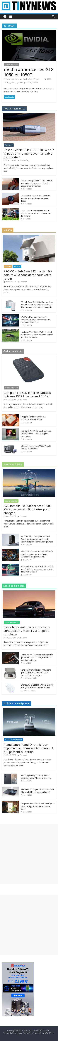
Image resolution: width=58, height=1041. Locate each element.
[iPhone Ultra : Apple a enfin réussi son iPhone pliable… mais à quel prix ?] (10, 788)
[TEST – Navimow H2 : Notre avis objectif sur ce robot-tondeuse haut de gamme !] (10, 209)
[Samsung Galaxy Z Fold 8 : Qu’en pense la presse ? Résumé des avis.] (10, 774)
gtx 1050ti (28, 82)
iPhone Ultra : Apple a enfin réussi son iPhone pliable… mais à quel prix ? (37, 790)
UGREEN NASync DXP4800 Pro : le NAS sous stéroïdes (36, 447)
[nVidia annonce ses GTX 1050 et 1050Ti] (29, 32)
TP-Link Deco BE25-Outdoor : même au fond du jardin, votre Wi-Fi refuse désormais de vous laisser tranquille (37, 305)
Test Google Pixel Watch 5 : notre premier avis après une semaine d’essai (35, 198)
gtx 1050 (20, 82)
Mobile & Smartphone (13, 740)
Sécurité (17, 266)
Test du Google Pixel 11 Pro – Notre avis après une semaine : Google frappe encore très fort (36, 183)
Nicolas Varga (25, 160)
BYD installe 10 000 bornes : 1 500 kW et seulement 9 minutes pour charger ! (28, 509)
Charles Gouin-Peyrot (31, 79)
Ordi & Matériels (11, 65)
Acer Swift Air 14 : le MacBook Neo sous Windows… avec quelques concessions (36, 433)
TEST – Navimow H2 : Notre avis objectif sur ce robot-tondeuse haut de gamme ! (36, 213)
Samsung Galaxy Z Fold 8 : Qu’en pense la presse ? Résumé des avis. (36, 776)
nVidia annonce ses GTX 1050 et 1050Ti (29, 71)
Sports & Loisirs (11, 501)
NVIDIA (35, 82)
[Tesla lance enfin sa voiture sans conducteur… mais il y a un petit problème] (29, 592)
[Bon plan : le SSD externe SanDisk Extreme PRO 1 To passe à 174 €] (29, 357)
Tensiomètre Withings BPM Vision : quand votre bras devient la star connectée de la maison (36, 672)
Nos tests (8, 145)
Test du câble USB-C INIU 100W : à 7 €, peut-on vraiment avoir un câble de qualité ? (29, 153)
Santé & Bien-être (11, 622)
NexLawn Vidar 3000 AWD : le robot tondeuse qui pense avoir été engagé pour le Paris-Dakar (37, 335)
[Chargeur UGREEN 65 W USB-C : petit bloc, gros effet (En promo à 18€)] (10, 683)
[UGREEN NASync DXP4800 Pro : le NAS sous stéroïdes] (10, 444)
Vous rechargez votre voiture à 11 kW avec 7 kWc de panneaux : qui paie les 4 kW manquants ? (37, 569)
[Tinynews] (5, 16)
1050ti (6, 82)
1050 (49, 79)
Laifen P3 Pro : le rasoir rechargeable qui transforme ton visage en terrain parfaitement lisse (37, 657)
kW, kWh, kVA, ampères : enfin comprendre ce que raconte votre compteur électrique (35, 320)
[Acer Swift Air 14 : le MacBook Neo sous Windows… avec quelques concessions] (10, 429)
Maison (8, 266)
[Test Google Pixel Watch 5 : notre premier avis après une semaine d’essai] (10, 194)
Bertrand (23, 282)
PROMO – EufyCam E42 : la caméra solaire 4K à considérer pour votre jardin (28, 274)
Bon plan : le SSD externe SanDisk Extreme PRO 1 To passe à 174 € (27, 394)
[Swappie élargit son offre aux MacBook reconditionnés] (10, 415)
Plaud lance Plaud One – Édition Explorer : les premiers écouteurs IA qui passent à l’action (28, 748)
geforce (13, 82)
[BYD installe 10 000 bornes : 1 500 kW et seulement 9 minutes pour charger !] (29, 470)
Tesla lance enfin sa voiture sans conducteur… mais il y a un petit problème (27, 630)
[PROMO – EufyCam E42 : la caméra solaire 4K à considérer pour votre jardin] (29, 236)
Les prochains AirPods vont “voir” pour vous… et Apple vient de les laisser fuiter (37, 806)
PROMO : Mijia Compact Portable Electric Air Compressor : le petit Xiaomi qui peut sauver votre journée (37, 539)
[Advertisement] (29, 854)
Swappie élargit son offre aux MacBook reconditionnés (33, 418)
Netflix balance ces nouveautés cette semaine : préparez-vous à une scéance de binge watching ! (37, 554)
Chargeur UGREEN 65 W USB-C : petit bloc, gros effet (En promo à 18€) (37, 686)
